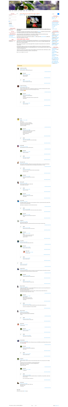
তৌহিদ (24, 79)
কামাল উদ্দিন (22, 240)
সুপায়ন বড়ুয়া (22, 382)
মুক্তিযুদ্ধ (21, 10)
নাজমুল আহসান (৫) (54, 17)
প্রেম (34, 36)
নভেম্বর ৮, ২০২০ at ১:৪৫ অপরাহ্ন (23, 201)
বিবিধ (18, 10)
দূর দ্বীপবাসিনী (53, 26)
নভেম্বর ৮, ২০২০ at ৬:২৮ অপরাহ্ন (23, 221)
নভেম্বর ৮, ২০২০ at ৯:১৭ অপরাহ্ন (26, 227)
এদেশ (12, 10)
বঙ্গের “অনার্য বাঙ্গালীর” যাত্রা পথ (12, 37)
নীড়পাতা (10, 10)
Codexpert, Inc (57, 405)
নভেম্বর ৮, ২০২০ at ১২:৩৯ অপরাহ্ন (24, 146)
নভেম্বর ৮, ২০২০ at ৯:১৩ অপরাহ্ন (26, 139)
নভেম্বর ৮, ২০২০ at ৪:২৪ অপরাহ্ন (26, 151)
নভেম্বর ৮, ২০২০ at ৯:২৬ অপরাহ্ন (26, 233)
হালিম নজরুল (27, 251)
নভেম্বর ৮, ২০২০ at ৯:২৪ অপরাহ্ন (26, 214)
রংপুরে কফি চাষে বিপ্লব (43, 36)
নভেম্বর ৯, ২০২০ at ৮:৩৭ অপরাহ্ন (26, 281)
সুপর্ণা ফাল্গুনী (22, 200)
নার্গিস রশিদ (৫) (53, 18)
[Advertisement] (34, 58)
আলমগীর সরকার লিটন (23, 68)
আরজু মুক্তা (39, 31)
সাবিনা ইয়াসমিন (22, 340)
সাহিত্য (26, 10)
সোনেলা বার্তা (29, 10)
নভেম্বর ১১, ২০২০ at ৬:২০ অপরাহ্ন (24, 359)
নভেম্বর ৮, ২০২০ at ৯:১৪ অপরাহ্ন (26, 157)
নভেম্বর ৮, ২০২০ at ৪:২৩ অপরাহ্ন (26, 94)
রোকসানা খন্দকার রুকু (23, 85)
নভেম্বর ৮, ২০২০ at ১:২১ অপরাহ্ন (23, 183)
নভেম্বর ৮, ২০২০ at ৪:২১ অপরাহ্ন (26, 74)
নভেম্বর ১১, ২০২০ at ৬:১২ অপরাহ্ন (26, 347)
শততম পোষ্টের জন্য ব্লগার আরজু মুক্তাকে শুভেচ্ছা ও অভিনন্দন (30, 13)
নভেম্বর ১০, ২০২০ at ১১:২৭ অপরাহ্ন (26, 304)
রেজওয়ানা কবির (22, 268)
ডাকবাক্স (53, 27)
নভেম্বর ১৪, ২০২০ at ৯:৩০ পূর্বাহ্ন (23, 383)
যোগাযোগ (36, 405)
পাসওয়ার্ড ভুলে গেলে (11, 26)
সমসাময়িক (24, 10)
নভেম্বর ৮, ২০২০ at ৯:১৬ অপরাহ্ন (26, 209)
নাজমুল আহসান (53, 50)
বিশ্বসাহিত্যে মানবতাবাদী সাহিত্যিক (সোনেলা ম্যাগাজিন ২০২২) (55, 35)
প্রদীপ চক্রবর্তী (22, 182)
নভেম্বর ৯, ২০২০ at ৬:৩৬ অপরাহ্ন (26, 275)
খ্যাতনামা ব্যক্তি (15, 10)
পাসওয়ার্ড (10, 18)
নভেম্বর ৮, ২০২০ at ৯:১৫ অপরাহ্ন (26, 169)
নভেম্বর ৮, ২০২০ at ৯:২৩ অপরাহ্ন (26, 176)
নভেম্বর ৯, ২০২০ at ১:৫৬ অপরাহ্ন (23, 269)
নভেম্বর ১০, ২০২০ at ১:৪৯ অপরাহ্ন (29, 252)
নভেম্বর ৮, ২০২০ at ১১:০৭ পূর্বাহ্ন (23, 69)
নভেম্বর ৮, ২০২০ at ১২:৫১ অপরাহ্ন (24, 163)
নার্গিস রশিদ (53, 53)
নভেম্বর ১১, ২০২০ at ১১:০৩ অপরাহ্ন (26, 353)
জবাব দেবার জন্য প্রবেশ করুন (48, 71)
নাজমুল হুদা (21, 220)
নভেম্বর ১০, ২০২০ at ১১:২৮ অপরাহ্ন (27, 335)
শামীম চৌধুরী (22, 145)
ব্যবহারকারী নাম (10, 15)
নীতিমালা (33, 10)
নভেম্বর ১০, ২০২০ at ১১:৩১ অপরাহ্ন (24, 341)
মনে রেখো (10, 21)
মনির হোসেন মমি (22, 162)
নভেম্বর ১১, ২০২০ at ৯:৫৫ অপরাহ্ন (26, 369)
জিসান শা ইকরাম (22, 310)
